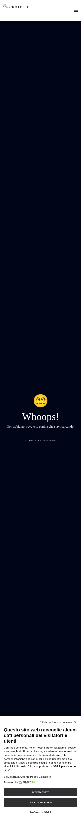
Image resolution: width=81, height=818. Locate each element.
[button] (76, 10)
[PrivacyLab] (26, 782)
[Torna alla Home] (26, 10)
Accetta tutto (40, 792)
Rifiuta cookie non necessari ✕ (58, 722)
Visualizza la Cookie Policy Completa (27, 776)
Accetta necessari (40, 802)
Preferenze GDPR (40, 812)
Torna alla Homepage (41, 440)
